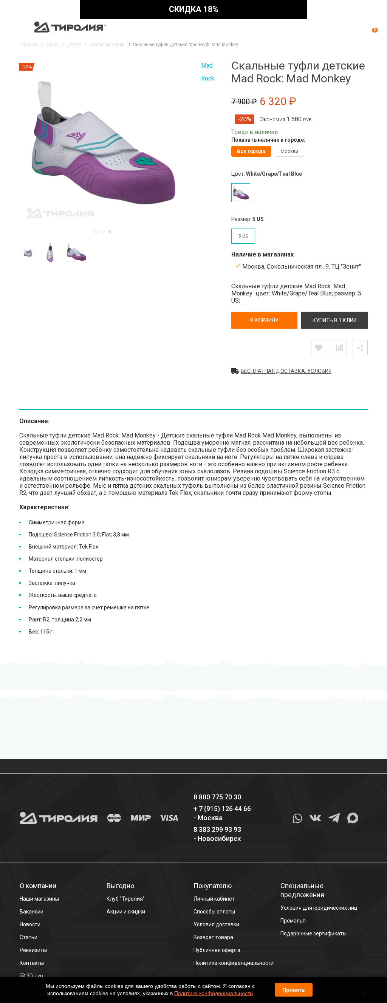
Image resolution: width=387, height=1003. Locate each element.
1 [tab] (96, 231)
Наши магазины (39, 899)
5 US (243, 236)
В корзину (264, 320)
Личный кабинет (214, 899)
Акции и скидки (126, 912)
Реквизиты (33, 950)
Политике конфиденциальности (213, 993)
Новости (30, 924)
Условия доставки (216, 924)
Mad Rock (207, 72)
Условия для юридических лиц (319, 908)
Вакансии (31, 912)
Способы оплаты (214, 912)
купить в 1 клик (335, 320)
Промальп (293, 921)
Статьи (28, 937)
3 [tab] (109, 231)
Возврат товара (213, 937)
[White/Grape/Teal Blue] (240, 192)
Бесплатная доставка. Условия (286, 371)
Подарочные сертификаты (313, 933)
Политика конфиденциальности (234, 963)
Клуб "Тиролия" (126, 899)
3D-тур (34, 976)
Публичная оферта (217, 950)
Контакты (32, 963)
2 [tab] (103, 231)
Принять (293, 990)
